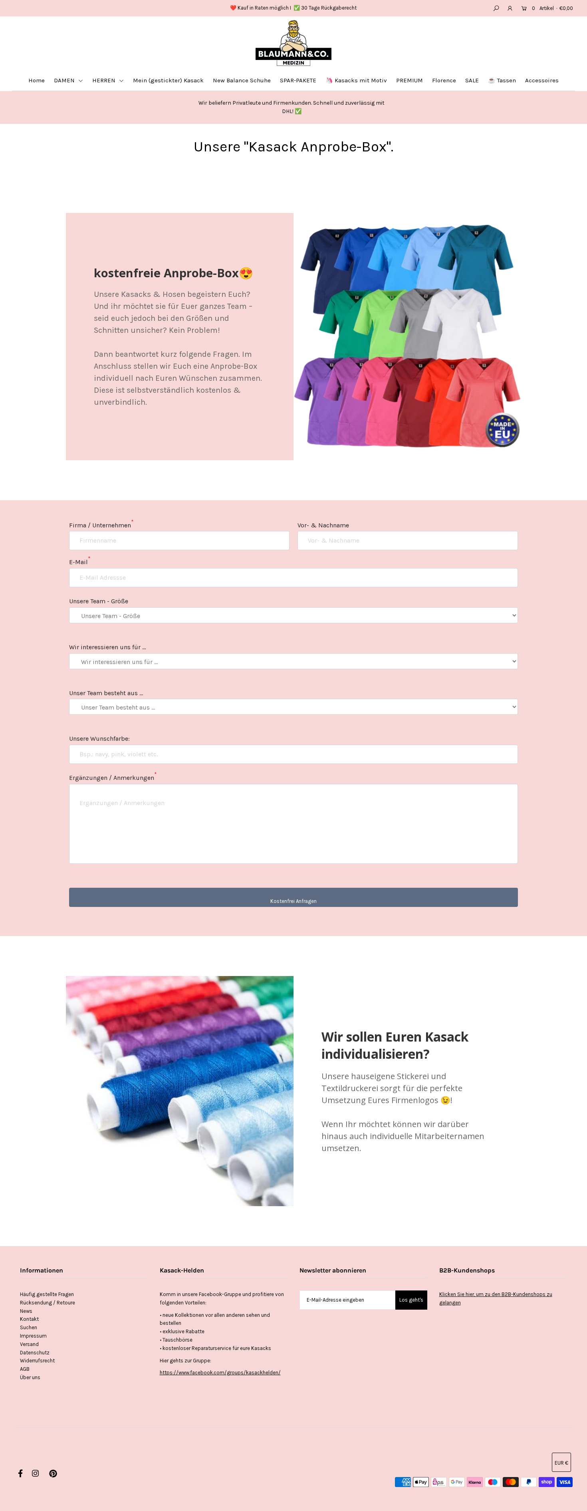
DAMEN (65, 80)
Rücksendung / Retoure (47, 1303)
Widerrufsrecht (37, 1361)
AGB (25, 1369)
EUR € (561, 1463)
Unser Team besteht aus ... (106, 693)
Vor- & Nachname (323, 525)
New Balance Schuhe (242, 80)
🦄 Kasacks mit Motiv (356, 80)
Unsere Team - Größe (98, 601)
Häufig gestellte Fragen (47, 1294)
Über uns (30, 1377)
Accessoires (542, 80)
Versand (29, 1344)
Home (36, 80)
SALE (472, 80)
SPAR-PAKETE (298, 80)
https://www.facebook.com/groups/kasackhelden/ (220, 1373)
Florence (444, 80)
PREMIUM (409, 80)
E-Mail (79, 562)
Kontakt (29, 1319)
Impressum (33, 1336)
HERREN (104, 80)
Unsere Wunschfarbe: (99, 738)
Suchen (28, 1327)
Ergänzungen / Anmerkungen (113, 777)
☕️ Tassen (502, 80)
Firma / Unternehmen (101, 525)
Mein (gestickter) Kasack (168, 80)
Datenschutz (35, 1353)
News (26, 1311)
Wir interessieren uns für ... (107, 647)
